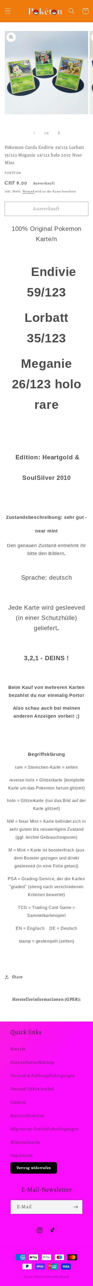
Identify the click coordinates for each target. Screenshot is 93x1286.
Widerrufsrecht (25, 1142)
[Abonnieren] (75, 1207)
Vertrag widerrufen (34, 1167)
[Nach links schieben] (34, 133)
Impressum (21, 1155)
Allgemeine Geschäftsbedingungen (44, 1129)
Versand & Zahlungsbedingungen (42, 1076)
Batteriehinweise (27, 1116)
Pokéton (39, 1276)
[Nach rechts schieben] (59, 133)
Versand (28, 191)
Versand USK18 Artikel (32, 1089)
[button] (8, 11)
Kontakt (18, 1049)
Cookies (18, 1102)
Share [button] (17, 977)
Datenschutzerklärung (32, 1062)
